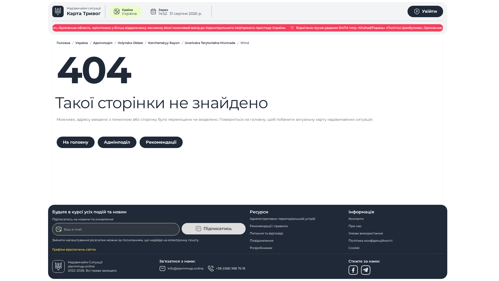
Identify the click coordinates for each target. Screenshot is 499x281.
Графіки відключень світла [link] (74, 249)
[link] (78, 11)
